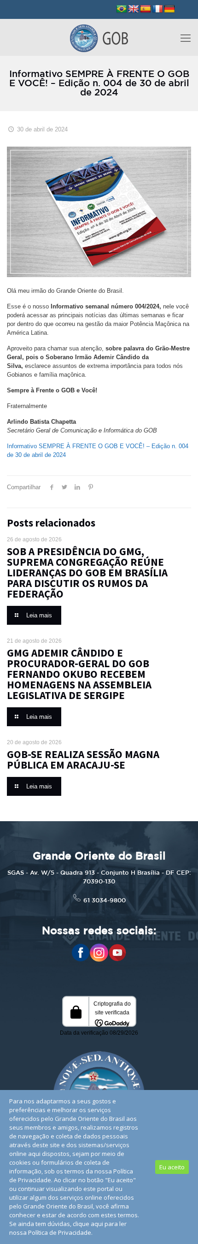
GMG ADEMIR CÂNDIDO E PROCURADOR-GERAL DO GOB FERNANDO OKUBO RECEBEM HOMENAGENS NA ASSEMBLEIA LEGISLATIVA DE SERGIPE (79, 673)
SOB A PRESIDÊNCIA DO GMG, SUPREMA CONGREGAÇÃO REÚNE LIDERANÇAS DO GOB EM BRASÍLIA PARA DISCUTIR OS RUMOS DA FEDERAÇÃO (87, 572)
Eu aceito (172, 1167)
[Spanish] (145, 9)
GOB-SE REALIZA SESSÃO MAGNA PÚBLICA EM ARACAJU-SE (83, 759)
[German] (169, 9)
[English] (133, 9)
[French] (157, 9)
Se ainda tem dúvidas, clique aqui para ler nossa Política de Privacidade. (68, 1228)
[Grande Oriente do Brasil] (99, 37)
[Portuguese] (121, 9)
